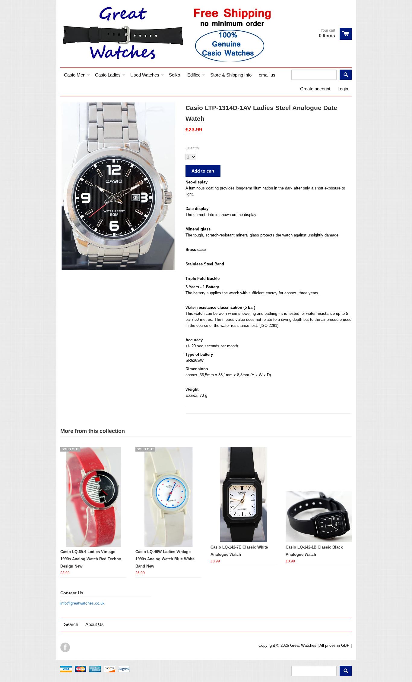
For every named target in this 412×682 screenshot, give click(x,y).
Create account (315, 88)
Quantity (192, 148)
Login (343, 88)
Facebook (65, 647)
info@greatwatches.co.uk (82, 603)
